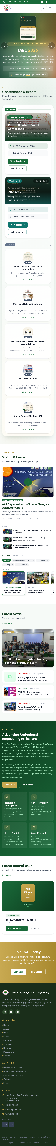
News (5, 1033)
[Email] (17, 1011)
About (5, 1029)
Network (6, 1048)
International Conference (14, 1071)
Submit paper (17, 168)
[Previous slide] (4, 45)
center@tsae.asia (28, 2)
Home (5, 1025)
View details (16, 161)
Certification (8, 1040)
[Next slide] (51, 45)
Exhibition (43, 560)
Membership (8, 1052)
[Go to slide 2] (27, 75)
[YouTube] (46, 2)
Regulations (13, 1143)
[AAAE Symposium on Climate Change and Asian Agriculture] (28, 482)
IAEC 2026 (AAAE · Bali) (13, 1075)
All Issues (6, 875)
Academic (7, 1044)
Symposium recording (23, 560)
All (6, 560)
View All (6, 623)
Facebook (22, 565)
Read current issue (15, 928)
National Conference (12, 1068)
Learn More (27, 785)
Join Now (18, 972)
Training (8, 565)
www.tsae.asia (11, 1114)
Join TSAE (10, 785)
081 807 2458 (10, 2)
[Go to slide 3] (31, 75)
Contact (6, 1056)
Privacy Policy (25, 1143)
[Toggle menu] (50, 8)
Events (5, 1036)
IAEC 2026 (14, 192)
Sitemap (44, 1143)
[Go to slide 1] (23, 75)
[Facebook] (42, 2)
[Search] (44, 8)
